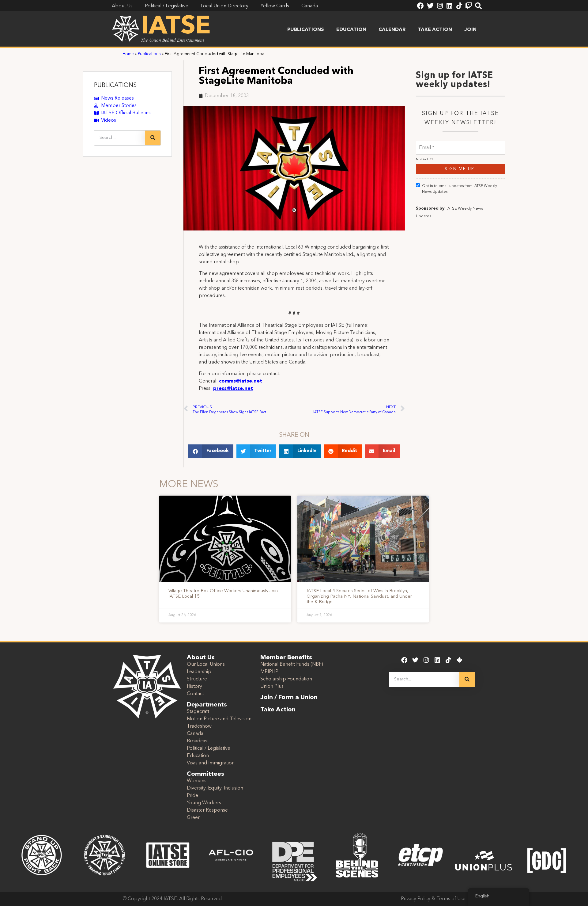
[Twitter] (430, 6)
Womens (196, 780)
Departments (207, 705)
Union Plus (272, 686)
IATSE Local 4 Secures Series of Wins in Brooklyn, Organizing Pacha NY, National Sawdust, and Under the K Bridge (359, 596)
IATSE (176, 27)
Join (470, 29)
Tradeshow (199, 726)
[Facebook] (420, 6)
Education (351, 29)
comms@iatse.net (240, 381)
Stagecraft (198, 711)
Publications (305, 29)
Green (194, 817)
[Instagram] (440, 6)
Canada (195, 733)
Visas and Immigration (211, 763)
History (194, 686)
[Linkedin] (449, 6)
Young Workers (204, 803)
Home (128, 54)
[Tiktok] (459, 6)
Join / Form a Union (289, 698)
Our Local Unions (206, 664)
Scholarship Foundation (286, 679)
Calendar (392, 29)
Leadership (199, 671)
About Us (201, 658)
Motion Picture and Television (219, 719)
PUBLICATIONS (115, 85)
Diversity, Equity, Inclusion (215, 788)
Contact (195, 693)
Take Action (435, 29)
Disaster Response (207, 810)
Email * (427, 144)
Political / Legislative (208, 748)
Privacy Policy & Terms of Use (433, 898)
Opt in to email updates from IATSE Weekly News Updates (459, 189)
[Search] (478, 6)
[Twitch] (469, 6)
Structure (197, 679)
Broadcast (198, 741)
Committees (205, 774)
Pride (192, 795)
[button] (210, 451)
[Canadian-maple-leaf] (459, 660)
